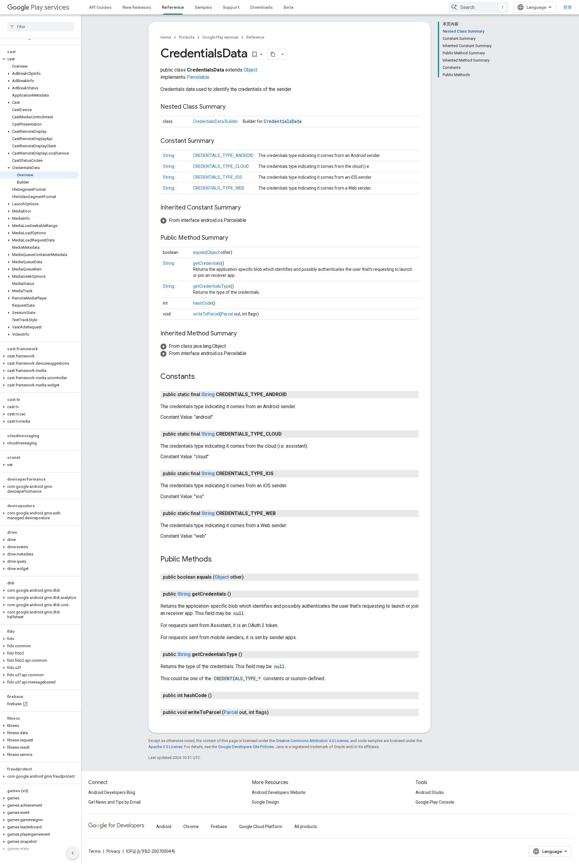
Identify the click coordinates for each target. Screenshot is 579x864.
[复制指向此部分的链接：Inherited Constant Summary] (247, 208)
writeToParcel (206, 314)
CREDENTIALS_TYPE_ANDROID (223, 155)
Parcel (227, 314)
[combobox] (478, 7)
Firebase (219, 826)
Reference (173, 7)
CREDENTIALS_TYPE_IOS (217, 177)
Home (165, 37)
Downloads (261, 7)
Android (163, 826)
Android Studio (430, 792)
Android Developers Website (278, 792)
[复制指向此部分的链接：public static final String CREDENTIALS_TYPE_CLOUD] (288, 434)
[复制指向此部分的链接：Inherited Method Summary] (243, 334)
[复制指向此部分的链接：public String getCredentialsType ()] (248, 654)
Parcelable (198, 77)
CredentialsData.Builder (215, 121)
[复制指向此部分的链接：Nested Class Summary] (232, 107)
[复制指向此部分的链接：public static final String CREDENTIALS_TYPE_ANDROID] (293, 394)
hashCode (202, 303)
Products (187, 37)
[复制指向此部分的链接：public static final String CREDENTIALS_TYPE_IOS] (280, 473)
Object (250, 70)
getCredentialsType (212, 286)
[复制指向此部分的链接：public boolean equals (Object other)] (250, 577)
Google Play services (220, 37)
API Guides (100, 7)
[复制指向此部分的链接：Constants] (201, 377)
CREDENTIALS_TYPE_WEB (218, 188)
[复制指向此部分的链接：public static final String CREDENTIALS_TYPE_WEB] (282, 513)
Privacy (113, 851)
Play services (50, 7)
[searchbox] (40, 26)
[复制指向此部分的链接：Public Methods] (218, 559)
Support (231, 7)
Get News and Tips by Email (114, 802)
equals (199, 252)
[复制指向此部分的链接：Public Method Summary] (234, 238)
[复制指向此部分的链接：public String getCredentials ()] (237, 594)
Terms (94, 851)
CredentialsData (283, 121)
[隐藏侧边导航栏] (73, 853)
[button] (39, 59)
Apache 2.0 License (165, 746)
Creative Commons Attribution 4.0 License (312, 740)
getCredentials (207, 263)
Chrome (191, 826)
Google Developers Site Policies (246, 746)
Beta (288, 7)
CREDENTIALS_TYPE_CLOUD (221, 166)
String (168, 155)
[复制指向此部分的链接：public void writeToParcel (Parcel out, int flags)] (275, 712)
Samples (203, 7)
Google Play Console (435, 802)
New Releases (136, 7)
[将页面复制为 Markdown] (273, 54)
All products (305, 826)
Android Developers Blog (111, 792)
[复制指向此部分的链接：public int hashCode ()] (218, 695)
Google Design (265, 802)
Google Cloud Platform (260, 826)
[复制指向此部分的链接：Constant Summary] (220, 141)
